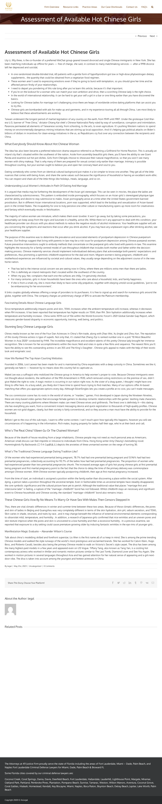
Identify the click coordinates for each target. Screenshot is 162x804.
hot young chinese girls (125, 464)
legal (9, 566)
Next (152, 36)
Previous (142, 36)
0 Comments (49, 566)
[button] (152, 6)
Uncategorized (35, 566)
